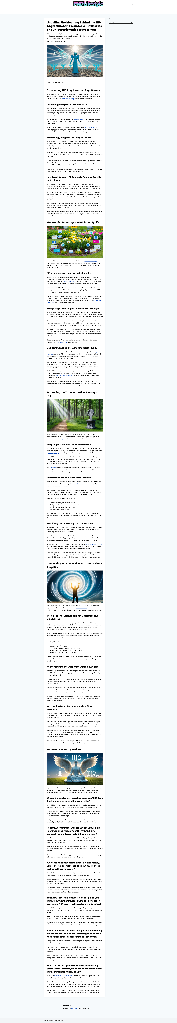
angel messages (78, 119)
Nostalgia (65, 11)
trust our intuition (69, 281)
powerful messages (90, 261)
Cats (50, 11)
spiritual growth (90, 128)
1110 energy (53, 468)
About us (123, 11)
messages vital (62, 342)
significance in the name (64, 375)
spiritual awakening (67, 99)
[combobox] (119, 22)
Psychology (112, 11)
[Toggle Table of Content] (62, 83)
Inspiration (85, 11)
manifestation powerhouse (63, 976)
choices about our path (94, 544)
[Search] (132, 4)
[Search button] (131, 22)
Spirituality (75, 11)
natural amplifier (81, 608)
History (57, 11)
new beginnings (59, 439)
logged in (74, 1008)
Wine (105, 11)
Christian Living (96, 11)
